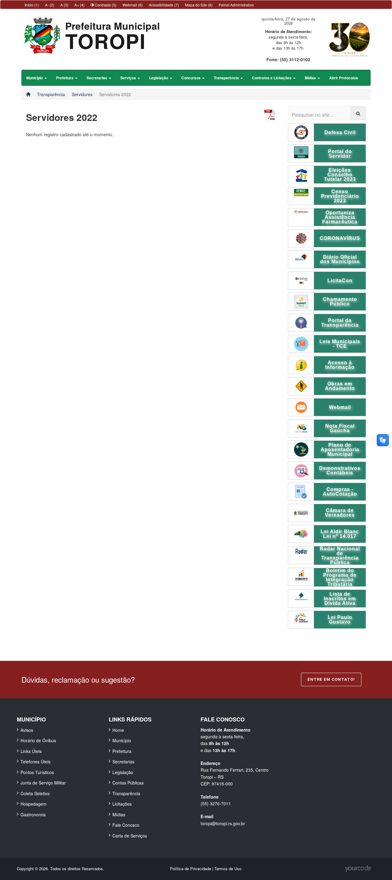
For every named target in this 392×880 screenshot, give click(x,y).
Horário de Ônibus (38, 740)
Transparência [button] (227, 78)
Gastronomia (33, 814)
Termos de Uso (227, 868)
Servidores (82, 94)
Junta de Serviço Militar (43, 783)
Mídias (118, 814)
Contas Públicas (128, 783)
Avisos (27, 730)
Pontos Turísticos (37, 772)
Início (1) (31, 4)
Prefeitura (121, 751)
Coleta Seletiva (35, 793)
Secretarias (123, 761)
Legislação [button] (159, 78)
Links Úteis (31, 751)
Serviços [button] (128, 78)
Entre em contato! (331, 679)
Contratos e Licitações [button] (272, 78)
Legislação (122, 772)
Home (118, 730)
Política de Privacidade (191, 868)
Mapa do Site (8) (199, 4)
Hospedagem (34, 804)
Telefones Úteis (36, 761)
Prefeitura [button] (65, 78)
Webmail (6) (133, 4)
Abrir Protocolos (343, 78)
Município (121, 740)
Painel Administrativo (236, 4)
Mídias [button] (311, 78)
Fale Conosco (125, 825)
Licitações (122, 804)
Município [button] (35, 78)
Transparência (51, 94)
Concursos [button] (191, 78)
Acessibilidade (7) (164, 4)
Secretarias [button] (97, 78)
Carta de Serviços (129, 836)
